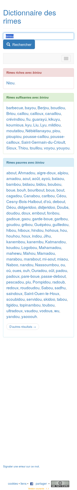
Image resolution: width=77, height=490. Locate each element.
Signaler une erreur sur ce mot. (21, 466)
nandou (26, 264)
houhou (13, 236)
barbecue (14, 107)
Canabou (32, 195)
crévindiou (15, 119)
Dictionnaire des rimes (29, 16)
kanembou (15, 241)
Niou (10, 82)
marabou (14, 259)
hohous (52, 230)
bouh (21, 190)
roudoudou (30, 287)
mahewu (14, 253)
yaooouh (29, 316)
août (36, 178)
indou (37, 236)
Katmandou (55, 241)
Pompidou (42, 282)
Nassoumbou (47, 264)
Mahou (29, 253)
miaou (62, 259)
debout (59, 201)
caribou (48, 195)
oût (51, 270)
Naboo (12, 264)
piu (28, 282)
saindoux (14, 293)
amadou (13, 178)
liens (23, 483)
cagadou (14, 195)
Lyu (43, 124)
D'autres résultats (22, 327)
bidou (41, 184)
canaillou (53, 113)
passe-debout (53, 276)
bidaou (29, 184)
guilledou (61, 224)
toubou (48, 305)
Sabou (47, 287)
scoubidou (15, 299)
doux (26, 213)
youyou (63, 147)
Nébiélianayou (38, 130)
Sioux (11, 147)
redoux (12, 287)
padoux (13, 276)
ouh (26, 270)
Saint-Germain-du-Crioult (43, 142)
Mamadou (46, 253)
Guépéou (42, 224)
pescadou (15, 282)
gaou (26, 218)
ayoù (45, 178)
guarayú (39, 119)
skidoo (49, 299)
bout (60, 190)
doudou (13, 213)
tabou (62, 299)
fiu (28, 119)
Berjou (43, 107)
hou (63, 230)
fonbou (53, 213)
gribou (27, 224)
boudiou (58, 107)
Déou (11, 207)
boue (10, 190)
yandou (13, 316)
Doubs (63, 207)
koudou (13, 247)
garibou (61, 218)
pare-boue (30, 276)
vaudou (31, 310)
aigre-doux (46, 172)
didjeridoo (46, 207)
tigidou (12, 305)
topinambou (30, 305)
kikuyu (54, 119)
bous (50, 190)
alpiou (62, 172)
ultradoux (14, 310)
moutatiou (15, 130)
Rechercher (20, 44)
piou (56, 130)
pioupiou (14, 136)
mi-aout (48, 259)
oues (17, 270)
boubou (54, 184)
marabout (32, 259)
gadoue (13, 218)
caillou (23, 113)
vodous (46, 310)
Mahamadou (50, 247)
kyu (28, 124)
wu (56, 310)
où (8, 270)
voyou (49, 147)
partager (40, 483)
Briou (11, 113)
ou (63, 264)
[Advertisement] (34, 403)
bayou (30, 107)
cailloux (37, 113)
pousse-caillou (36, 136)
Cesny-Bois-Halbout (24, 201)
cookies (13, 483)
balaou (58, 178)
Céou (61, 195)
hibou (11, 230)
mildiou (54, 124)
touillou (36, 147)
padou (61, 270)
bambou (13, 184)
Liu (36, 124)
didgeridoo (27, 207)
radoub (58, 282)
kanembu (35, 241)
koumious (15, 124)
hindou (37, 230)
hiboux (24, 230)
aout (26, 178)
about (11, 172)
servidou (34, 299)
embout (38, 213)
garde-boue (42, 218)
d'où (47, 201)
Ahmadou (26, 172)
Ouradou (39, 270)
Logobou (29, 247)
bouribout (36, 190)
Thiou (23, 147)
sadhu (60, 287)
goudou (13, 224)
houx (26, 236)
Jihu (47, 236)
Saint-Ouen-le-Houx (41, 293)
